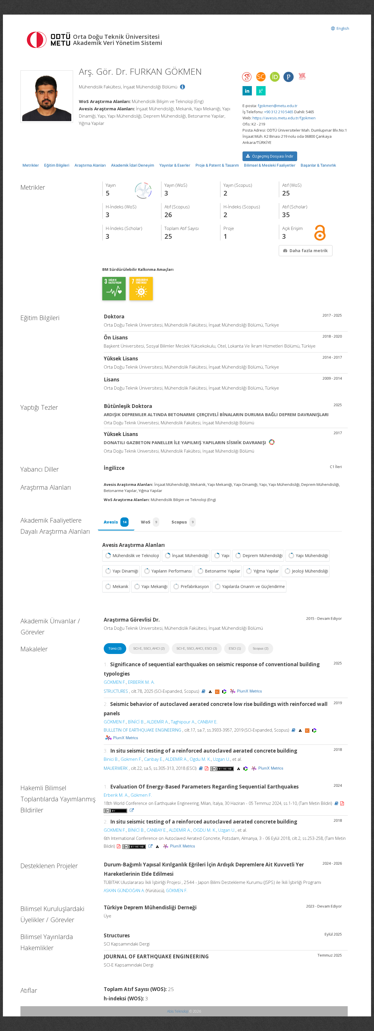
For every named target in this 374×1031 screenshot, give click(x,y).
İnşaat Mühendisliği (190, 555)
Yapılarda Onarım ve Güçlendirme (253, 586)
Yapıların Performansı (171, 571)
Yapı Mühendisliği (312, 555)
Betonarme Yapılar (222, 571)
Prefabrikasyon (195, 586)
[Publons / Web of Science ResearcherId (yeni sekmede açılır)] (288, 77)
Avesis (115, 522)
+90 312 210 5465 (278, 111)
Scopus (182, 522)
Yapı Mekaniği (154, 586)
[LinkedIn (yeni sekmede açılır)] (247, 90)
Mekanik (120, 586)
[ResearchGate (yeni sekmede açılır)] (261, 90)
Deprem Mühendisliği (263, 555)
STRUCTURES (116, 691)
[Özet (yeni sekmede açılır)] (203, 691)
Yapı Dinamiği (125, 571)
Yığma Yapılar (266, 571)
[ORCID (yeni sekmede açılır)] (274, 77)
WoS (149, 522)
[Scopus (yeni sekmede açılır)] (261, 78)
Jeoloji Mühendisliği (310, 571)
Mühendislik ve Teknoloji (135, 555)
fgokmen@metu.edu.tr (277, 105)
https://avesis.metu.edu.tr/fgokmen (284, 118)
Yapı (225, 555)
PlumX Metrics (249, 691)
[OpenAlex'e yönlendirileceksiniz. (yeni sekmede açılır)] (211, 691)
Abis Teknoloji (177, 1011)
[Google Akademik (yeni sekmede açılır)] (247, 77)
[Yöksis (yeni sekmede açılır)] (302, 76)
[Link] (132, 810)
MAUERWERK (116, 768)
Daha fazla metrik (309, 250)
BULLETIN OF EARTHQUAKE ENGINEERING (142, 730)
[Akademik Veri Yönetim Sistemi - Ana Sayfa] (49, 39)
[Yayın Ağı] (143, 190)
